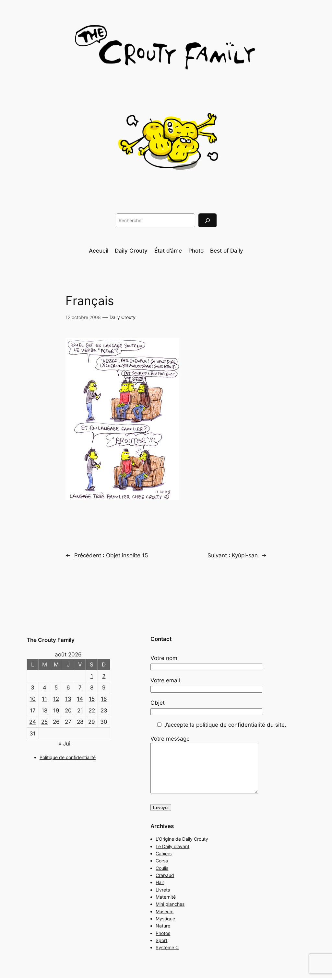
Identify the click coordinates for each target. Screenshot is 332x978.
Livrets (163, 890)
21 (80, 710)
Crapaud (165, 875)
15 (92, 699)
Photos (163, 933)
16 (104, 699)
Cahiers (164, 853)
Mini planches (170, 904)
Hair (160, 882)
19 (56, 710)
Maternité (166, 897)
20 (68, 710)
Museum (164, 911)
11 (44, 699)
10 (33, 699)
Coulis (162, 868)
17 (33, 710)
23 (104, 710)
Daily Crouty (123, 317)
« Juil (65, 743)
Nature (163, 925)
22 (92, 710)
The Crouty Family (51, 640)
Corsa (162, 860)
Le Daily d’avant (172, 846)
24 (32, 722)
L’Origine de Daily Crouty (182, 839)
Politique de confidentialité (68, 757)
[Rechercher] (207, 220)
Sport (161, 940)
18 (44, 710)
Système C (167, 947)
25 (44, 722)
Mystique (165, 918)
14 (80, 699)
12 (56, 699)
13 (68, 699)
